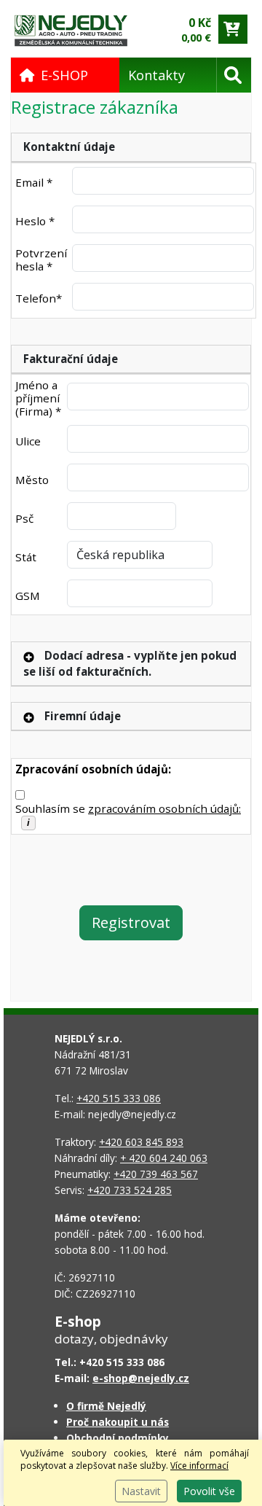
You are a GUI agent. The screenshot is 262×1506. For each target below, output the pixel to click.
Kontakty (156, 75)
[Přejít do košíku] (232, 29)
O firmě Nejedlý (106, 1406)
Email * (33, 182)
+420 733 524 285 (129, 1190)
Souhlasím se (128, 808)
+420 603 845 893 (141, 1142)
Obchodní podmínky (117, 1438)
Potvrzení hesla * (41, 259)
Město (32, 479)
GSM (27, 595)
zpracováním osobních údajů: (164, 808)
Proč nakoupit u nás (117, 1422)
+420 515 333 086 (118, 1098)
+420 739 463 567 (156, 1174)
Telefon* (38, 298)
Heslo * (35, 220)
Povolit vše (209, 1491)
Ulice (28, 441)
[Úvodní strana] (71, 29)
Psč (24, 518)
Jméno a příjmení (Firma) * (38, 398)
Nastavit (141, 1491)
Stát (25, 556)
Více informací (199, 1465)
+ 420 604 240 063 (163, 1158)
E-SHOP (64, 75)
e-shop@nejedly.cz (140, 1378)
